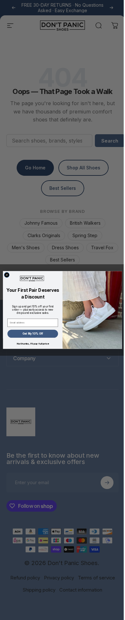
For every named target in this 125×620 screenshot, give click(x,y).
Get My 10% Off (30, 333)
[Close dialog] (4, 274)
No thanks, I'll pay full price (30, 343)
